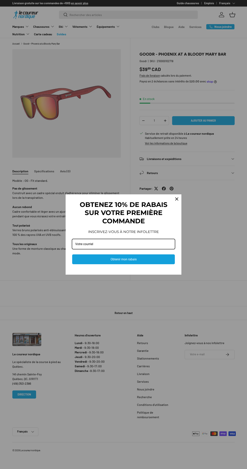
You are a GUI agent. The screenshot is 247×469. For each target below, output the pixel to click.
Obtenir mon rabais (124, 259)
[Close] (176, 199)
